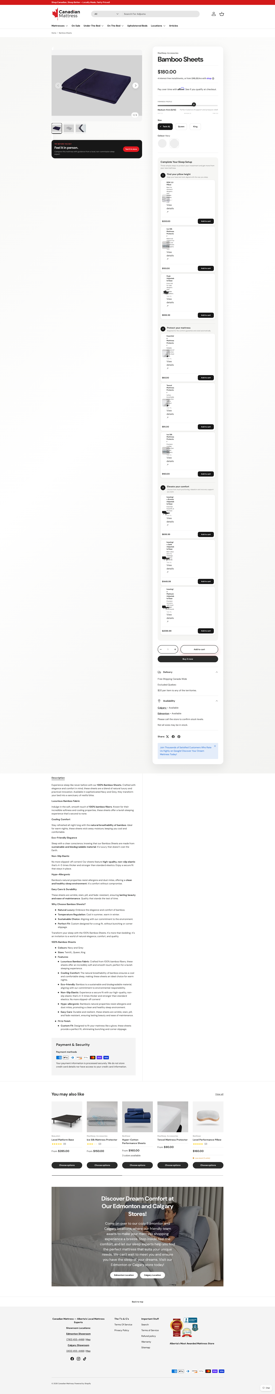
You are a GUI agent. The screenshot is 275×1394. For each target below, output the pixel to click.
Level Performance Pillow (207, 1139)
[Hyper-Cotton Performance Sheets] (137, 1116)
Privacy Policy (121, 1330)
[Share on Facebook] (173, 736)
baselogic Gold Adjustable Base (170, 545)
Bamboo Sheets (65, 33)
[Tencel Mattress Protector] (172, 1116)
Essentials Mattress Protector (170, 340)
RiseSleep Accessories (168, 53)
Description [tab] (58, 777)
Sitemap (145, 1347)
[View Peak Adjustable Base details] (166, 292)
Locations (156, 25)
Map (88, 1339)
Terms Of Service (123, 1324)
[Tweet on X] (167, 736)
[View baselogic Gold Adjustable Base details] (166, 558)
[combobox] (145, 14)
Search (145, 1324)
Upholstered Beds (137, 25)
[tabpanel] (94, 907)
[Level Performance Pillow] (208, 1116)
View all (219, 1094)
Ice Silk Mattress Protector (170, 232)
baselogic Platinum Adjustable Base (170, 594)
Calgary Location (152, 1275)
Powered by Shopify (82, 1383)
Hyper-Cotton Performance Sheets (134, 1141)
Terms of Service (150, 1330)
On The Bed (113, 25)
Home (54, 33)
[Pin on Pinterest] (179, 736)
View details (170, 208)
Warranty (146, 1341)
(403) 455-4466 (75, 1350)
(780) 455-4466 (75, 1339)
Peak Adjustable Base (170, 278)
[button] (222, 14)
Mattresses (58, 25)
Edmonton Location (124, 1275)
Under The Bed (92, 25)
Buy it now (188, 659)
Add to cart (206, 221)
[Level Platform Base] (67, 1116)
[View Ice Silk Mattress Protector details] (166, 245)
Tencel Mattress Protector (170, 389)
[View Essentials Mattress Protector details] (166, 353)
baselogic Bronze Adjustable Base (170, 500)
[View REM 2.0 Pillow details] (166, 198)
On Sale (76, 25)
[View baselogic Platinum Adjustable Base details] (166, 606)
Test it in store (131, 149)
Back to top (137, 1301)
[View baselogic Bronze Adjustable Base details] (166, 512)
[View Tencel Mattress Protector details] (166, 402)
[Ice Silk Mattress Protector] (102, 1116)
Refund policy (148, 1336)
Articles (173, 25)
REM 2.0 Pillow (170, 183)
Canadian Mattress (66, 1383)
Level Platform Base (63, 1139)
